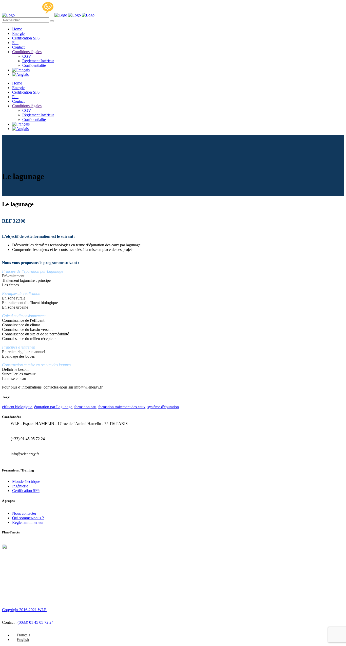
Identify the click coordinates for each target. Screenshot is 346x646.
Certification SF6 (26, 490)
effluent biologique (17, 407)
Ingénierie (20, 486)
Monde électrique (26, 481)
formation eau (85, 407)
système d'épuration (163, 407)
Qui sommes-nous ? (28, 518)
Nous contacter (24, 513)
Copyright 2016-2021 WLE (24, 610)
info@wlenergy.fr (88, 387)
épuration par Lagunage (53, 407)
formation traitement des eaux (121, 407)
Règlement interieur (28, 522)
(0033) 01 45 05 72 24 (35, 622)
